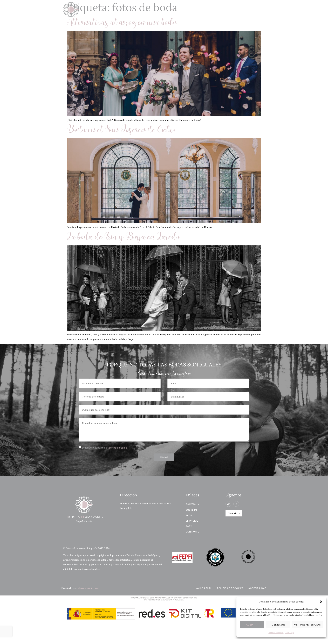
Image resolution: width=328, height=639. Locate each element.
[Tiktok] (228, 504)
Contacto (248, 9)
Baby (189, 526)
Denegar (278, 624)
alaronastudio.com (88, 588)
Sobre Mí (204, 9)
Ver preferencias (307, 624)
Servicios (226, 9)
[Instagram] (236, 504)
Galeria (164, 9)
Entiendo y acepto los (104, 447)
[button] (321, 601)
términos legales (117, 447)
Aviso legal (289, 632)
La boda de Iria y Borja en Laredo (123, 237)
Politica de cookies (276, 632)
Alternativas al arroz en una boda (122, 23)
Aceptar (252, 624)
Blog (186, 9)
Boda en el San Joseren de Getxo (121, 130)
